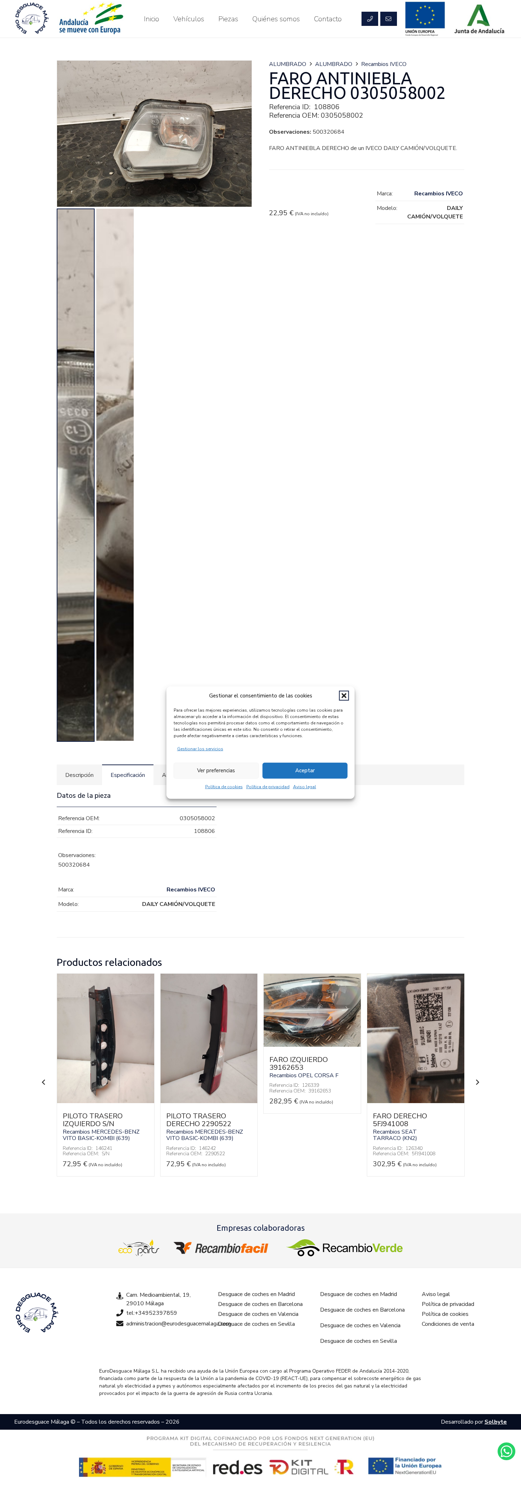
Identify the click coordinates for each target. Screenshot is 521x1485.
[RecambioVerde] (344, 1247)
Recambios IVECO (384, 64)
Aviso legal (304, 786)
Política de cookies (224, 786)
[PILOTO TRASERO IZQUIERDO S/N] (105, 1101)
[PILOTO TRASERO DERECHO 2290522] (209, 1101)
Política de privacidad (268, 786)
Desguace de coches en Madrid (256, 1294)
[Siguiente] (477, 1082)
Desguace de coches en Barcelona (260, 1304)
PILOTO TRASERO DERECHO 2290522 (198, 1120)
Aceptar (305, 770)
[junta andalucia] (480, 19)
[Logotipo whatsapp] (506, 1451)
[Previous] (44, 1082)
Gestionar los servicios (200, 748)
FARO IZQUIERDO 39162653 (298, 1063)
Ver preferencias (216, 770)
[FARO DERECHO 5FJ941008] (415, 1101)
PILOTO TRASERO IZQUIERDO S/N (93, 1120)
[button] (344, 695)
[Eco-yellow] (138, 1247)
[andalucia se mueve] (90, 19)
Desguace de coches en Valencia (258, 1314)
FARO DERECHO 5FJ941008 (400, 1120)
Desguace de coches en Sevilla (256, 1324)
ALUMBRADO (287, 64)
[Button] (370, 19)
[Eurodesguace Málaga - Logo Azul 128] (32, 19)
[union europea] (425, 19)
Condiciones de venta (448, 1324)
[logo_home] (222, 1247)
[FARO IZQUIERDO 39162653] (312, 1045)
